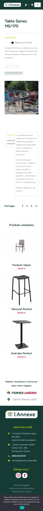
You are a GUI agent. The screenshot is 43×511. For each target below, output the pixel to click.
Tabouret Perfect (21, 309)
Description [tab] (10, 135)
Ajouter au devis (14, 73)
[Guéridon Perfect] (21, 319)
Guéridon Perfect (21, 353)
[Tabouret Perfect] (21, 274)
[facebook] (24, 475)
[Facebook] (22, 206)
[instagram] (18, 475)
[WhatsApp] (27, 206)
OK (22, 507)
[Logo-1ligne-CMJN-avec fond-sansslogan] (21, 391)
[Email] (36, 206)
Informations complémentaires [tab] (10, 142)
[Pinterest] (31, 206)
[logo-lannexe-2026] (12, 3)
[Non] (40, 503)
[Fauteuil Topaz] (21, 230)
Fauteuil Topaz (21, 265)
